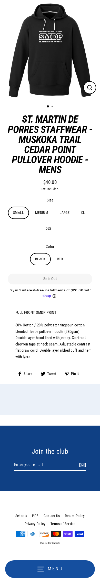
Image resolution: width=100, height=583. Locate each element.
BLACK (40, 259)
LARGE (64, 212)
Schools (21, 516)
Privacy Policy (35, 524)
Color (50, 246)
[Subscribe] (82, 465)
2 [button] (53, 107)
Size (50, 200)
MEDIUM (41, 212)
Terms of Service (63, 524)
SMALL (18, 212)
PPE (35, 516)
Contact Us (52, 516)
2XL (49, 229)
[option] (50, 50)
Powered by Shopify (50, 543)
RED (60, 259)
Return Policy (75, 516)
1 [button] (48, 106)
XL (83, 212)
